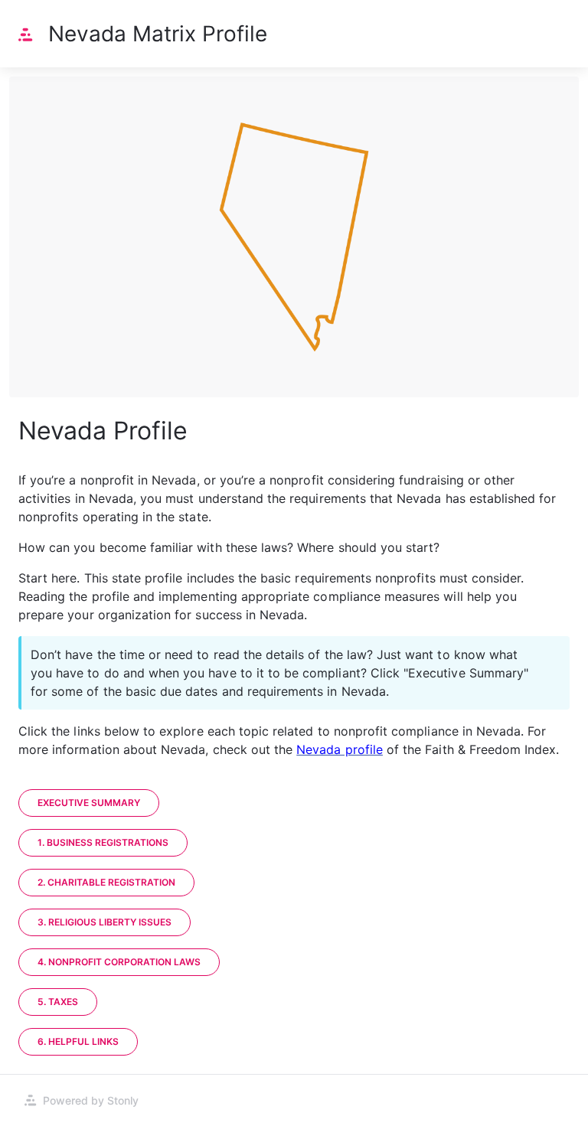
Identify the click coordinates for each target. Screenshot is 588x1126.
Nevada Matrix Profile (157, 34)
